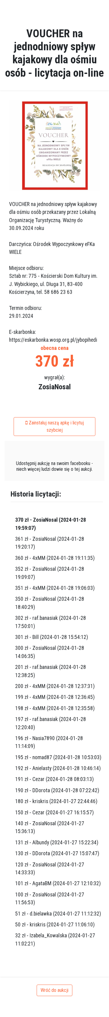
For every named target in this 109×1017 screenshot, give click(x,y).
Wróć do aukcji (54, 990)
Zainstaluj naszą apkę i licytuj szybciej (56, 426)
